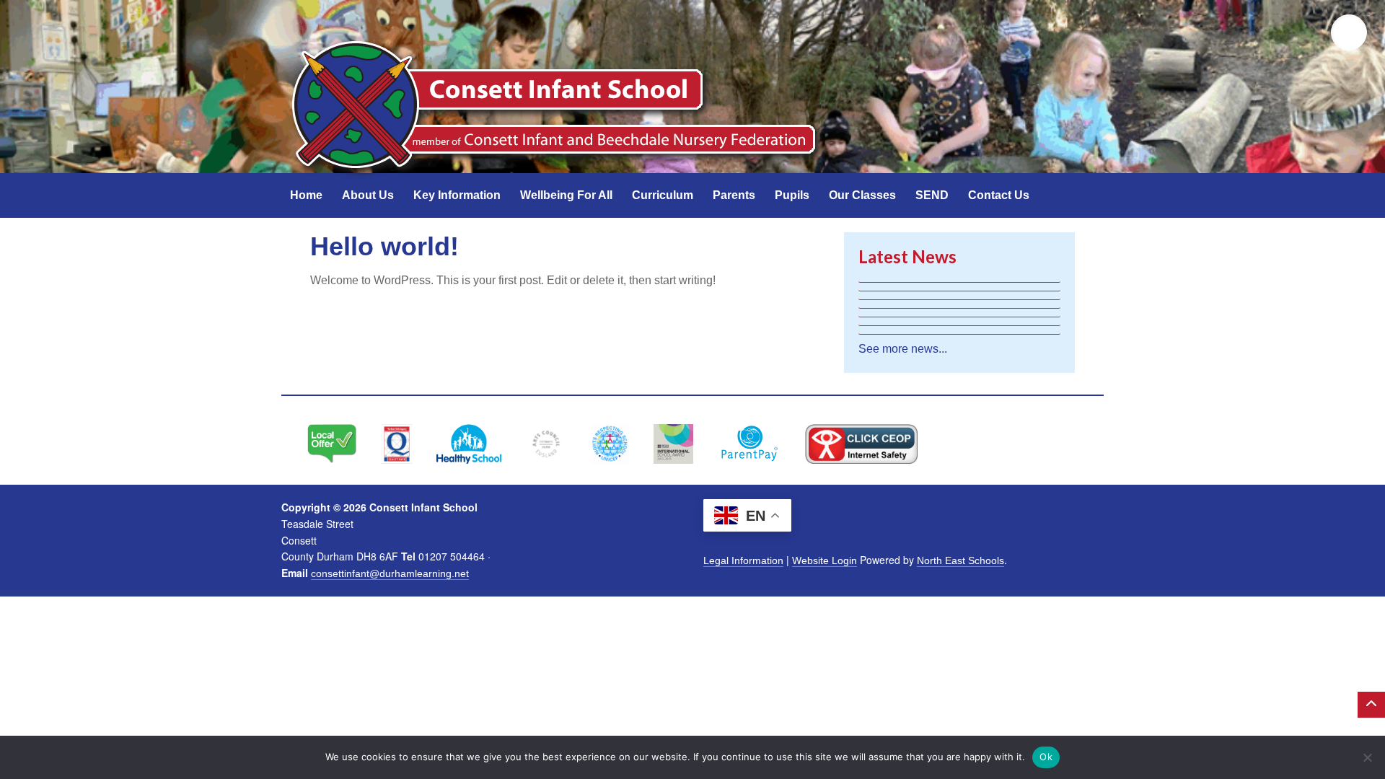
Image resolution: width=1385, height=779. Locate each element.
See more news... (902, 349)
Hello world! (384, 246)
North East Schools (960, 560)
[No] (1367, 757)
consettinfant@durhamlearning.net (390, 573)
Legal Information (743, 560)
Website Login (824, 560)
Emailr (1306, 32)
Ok (1045, 756)
